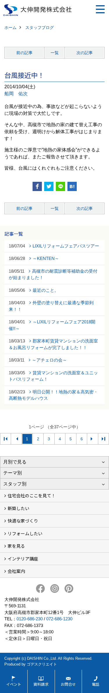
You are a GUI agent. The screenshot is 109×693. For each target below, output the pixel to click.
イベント (13, 684)
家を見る (16, 546)
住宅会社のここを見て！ (32, 495)
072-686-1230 (59, 618)
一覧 (55, 52)
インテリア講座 (23, 559)
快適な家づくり (23, 521)
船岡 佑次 (16, 93)
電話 (95, 684)
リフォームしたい (25, 533)
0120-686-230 (30, 618)
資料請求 (41, 684)
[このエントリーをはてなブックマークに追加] (72, 186)
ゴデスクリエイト (42, 664)
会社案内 (16, 571)
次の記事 (84, 52)
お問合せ (68, 684)
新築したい (18, 508)
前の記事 (24, 52)
